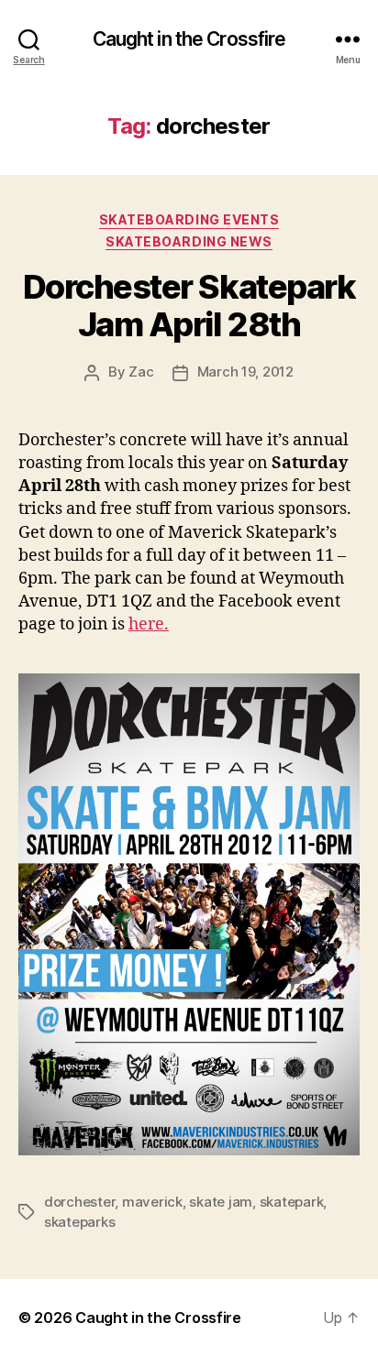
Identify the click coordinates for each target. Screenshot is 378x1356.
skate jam (220, 1201)
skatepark (292, 1201)
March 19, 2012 (245, 371)
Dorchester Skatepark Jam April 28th (189, 305)
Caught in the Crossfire (189, 39)
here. (148, 624)
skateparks (79, 1221)
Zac (140, 371)
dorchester (79, 1201)
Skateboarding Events (189, 219)
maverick (152, 1201)
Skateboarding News (189, 241)
